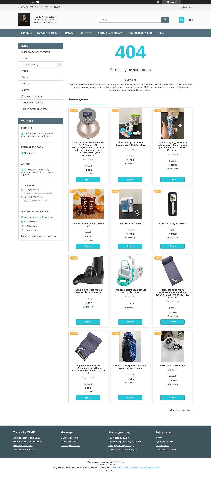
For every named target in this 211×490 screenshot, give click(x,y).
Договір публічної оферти (34, 109)
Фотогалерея (162, 445)
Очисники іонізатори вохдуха (122, 449)
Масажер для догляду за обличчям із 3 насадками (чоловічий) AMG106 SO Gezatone (172, 146)
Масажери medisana (70, 445)
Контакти (86, 33)
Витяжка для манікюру (173, 365)
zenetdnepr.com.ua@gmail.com (38, 217)
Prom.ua (120, 462)
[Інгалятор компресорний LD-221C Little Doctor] (130, 270)
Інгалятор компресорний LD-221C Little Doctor (130, 291)
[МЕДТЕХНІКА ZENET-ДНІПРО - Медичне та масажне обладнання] (24, 25)
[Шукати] (165, 20)
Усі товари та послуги (179, 410)
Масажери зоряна (69, 438)
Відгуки (25, 90)
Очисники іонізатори (23, 445)
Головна (26, 33)
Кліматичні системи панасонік (27, 442)
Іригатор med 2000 (130, 223)
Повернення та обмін (141, 33)
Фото (24, 58)
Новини (25, 71)
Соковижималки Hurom (24, 449)
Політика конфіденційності (147, 468)
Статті (24, 77)
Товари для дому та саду (121, 445)
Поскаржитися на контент (123, 468)
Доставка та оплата (110, 33)
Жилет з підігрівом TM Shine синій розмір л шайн (130, 366)
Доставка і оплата (165, 442)
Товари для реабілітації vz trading (124, 442)
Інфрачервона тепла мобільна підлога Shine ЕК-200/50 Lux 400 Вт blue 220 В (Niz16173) (172, 294)
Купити (88, 180)
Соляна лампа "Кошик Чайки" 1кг (88, 224)
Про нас (25, 83)
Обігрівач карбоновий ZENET (27, 438)
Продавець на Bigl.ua (105, 465)
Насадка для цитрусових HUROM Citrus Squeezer (88, 291)
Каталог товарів (47, 33)
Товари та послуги (30, 64)
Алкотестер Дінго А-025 (172, 223)
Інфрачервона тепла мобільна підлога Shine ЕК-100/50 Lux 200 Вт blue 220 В (88, 369)
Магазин (70, 33)
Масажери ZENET (69, 442)
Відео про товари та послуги (36, 52)
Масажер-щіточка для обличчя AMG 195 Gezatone (130, 143)
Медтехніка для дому (118, 438)
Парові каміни (143, 90)
